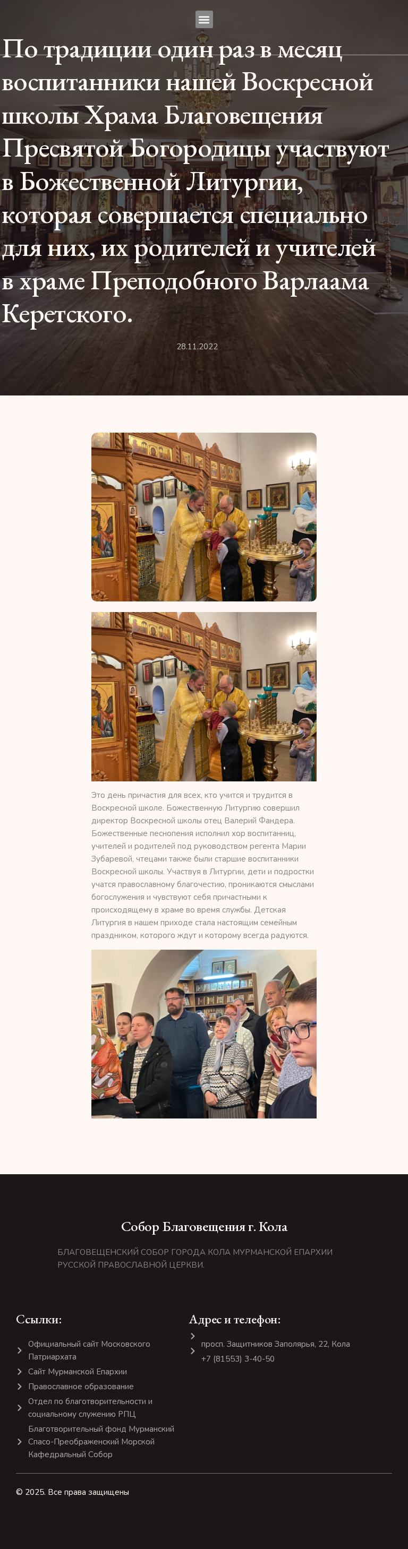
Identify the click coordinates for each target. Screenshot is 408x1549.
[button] (204, 19)
